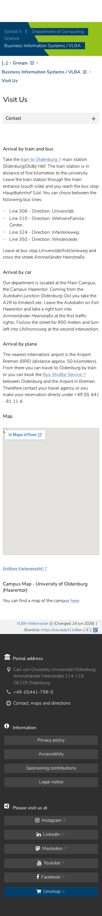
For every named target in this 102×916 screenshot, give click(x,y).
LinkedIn (51, 834)
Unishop (51, 891)
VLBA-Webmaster (32, 623)
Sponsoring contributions (51, 768)
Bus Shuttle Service (62, 374)
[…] (5, 63)
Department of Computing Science (44, 35)
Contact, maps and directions (42, 703)
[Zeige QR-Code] (95, 629)
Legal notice (51, 782)
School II (13, 32)
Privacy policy (51, 740)
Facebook (50, 877)
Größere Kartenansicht (22, 568)
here (75, 601)
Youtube (51, 863)
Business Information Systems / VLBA (42, 46)
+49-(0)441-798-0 (33, 692)
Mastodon (51, 848)
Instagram (51, 820)
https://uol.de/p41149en (61, 630)
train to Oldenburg (39, 159)
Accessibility (51, 754)
